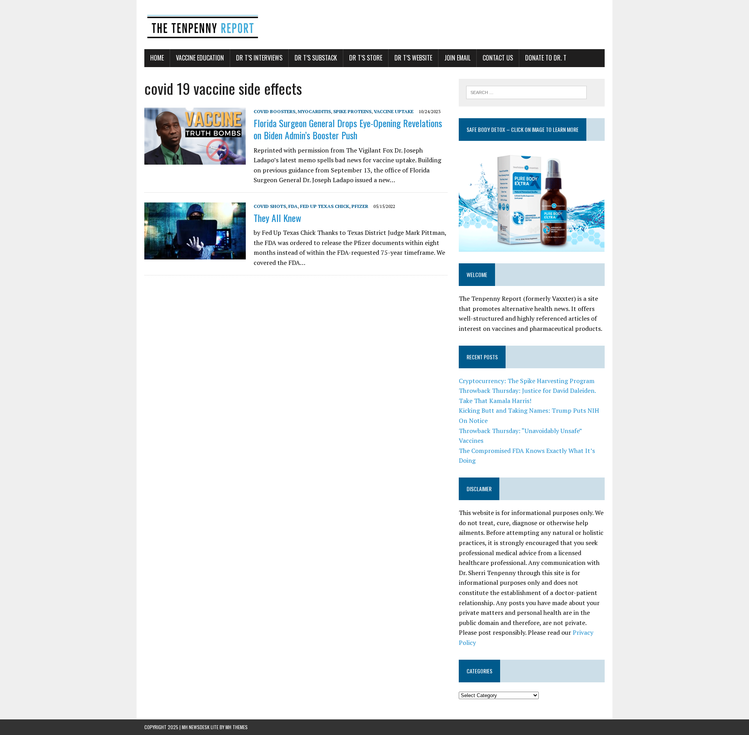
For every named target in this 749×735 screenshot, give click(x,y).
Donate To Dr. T (545, 57)
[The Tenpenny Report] (374, 24)
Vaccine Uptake (394, 111)
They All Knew (277, 218)
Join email (457, 57)
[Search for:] (526, 91)
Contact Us (498, 57)
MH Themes (236, 727)
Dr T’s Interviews (259, 57)
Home (157, 57)
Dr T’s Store (365, 57)
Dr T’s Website (413, 57)
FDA (293, 206)
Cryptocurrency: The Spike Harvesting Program (527, 380)
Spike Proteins (352, 111)
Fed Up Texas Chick (324, 206)
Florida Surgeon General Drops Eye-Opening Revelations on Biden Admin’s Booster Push (348, 129)
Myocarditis (314, 111)
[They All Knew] (195, 254)
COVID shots (270, 206)
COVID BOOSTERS (274, 111)
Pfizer (359, 206)
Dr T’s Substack (316, 57)
